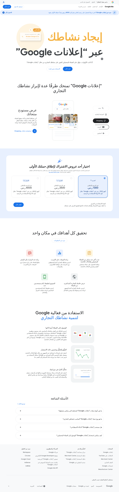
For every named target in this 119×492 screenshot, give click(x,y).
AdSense (27, 462)
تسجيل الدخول (18, 7)
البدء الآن (7, 7)
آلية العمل (94, 6)
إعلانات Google (108, 452)
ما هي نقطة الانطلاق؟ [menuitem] (102, 2)
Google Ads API (52, 468)
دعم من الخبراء (82, 6)
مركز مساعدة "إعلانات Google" (75, 452)
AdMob (28, 466)
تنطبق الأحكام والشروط (54, 172)
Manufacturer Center (105, 469)
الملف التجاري (109, 462)
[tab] (101, 108)
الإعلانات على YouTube (106, 456)
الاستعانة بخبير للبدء (54, 69)
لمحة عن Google (83, 486)
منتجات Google (71, 486)
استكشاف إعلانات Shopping (22, 131)
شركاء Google (53, 452)
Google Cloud (25, 459)
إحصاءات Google (107, 466)
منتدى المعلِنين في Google (77, 462)
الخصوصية (99, 486)
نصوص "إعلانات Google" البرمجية (48, 459)
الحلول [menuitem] (93, 2)
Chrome (27, 456)
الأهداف (101, 6)
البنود (92, 486)
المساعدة (40, 486)
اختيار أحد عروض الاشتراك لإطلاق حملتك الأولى (59, 166)
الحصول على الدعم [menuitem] (85, 2)
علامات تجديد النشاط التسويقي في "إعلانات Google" (48, 464)
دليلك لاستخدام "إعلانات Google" (75, 459)
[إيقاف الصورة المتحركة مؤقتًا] (102, 59)
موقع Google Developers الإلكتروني (46, 456)
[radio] (93, 186)
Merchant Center (107, 459)
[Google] (109, 486)
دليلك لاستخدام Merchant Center (75, 456)
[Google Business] (112, 2)
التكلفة (89, 6)
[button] (59, 410)
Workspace (26, 452)
